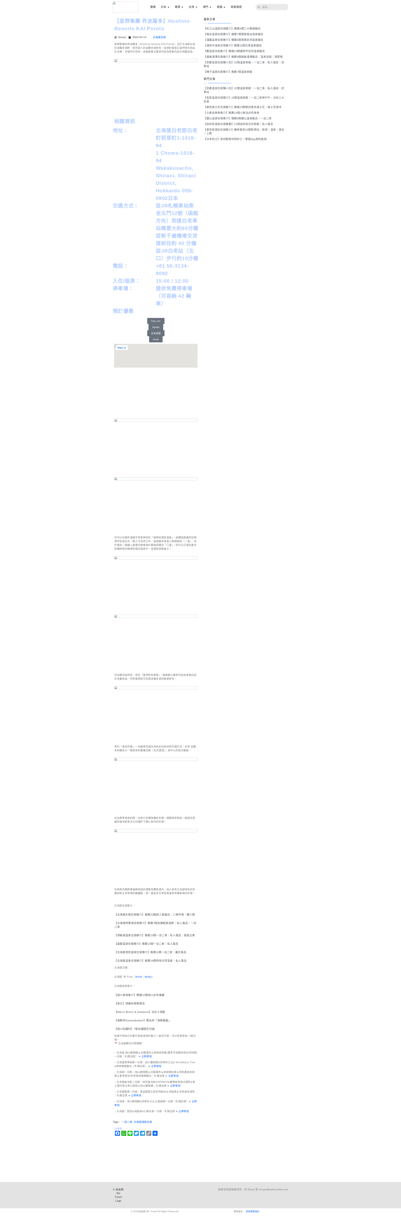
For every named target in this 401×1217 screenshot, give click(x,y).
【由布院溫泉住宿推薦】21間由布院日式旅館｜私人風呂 (238, 124)
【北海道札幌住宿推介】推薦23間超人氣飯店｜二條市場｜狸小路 (154, 914)
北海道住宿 (159, 37)
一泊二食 (127, 1122)
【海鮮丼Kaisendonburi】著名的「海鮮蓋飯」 (142, 1020)
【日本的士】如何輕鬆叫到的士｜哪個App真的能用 (235, 139)
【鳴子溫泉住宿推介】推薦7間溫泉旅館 (228, 71)
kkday (148, 976)
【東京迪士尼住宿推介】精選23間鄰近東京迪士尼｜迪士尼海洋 (242, 107)
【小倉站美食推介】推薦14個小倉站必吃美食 (231, 112)
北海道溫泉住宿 (143, 1122)
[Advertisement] (155, 394)
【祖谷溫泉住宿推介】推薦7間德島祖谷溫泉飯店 (233, 34)
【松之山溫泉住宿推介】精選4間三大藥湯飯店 (232, 28)
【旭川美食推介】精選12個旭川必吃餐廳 (139, 995)
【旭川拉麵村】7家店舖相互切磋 (134, 1028)
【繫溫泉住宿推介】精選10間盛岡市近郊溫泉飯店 (234, 51)
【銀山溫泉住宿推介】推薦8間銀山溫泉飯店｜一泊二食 (238, 118)
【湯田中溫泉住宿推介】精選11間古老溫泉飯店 (233, 45)
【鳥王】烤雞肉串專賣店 (129, 1003)
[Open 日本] (168, 7)
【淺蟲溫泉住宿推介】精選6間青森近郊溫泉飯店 (233, 39)
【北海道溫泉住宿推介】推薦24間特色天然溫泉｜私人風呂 (150, 960)
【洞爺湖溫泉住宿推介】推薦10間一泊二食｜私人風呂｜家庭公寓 (154, 935)
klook (139, 976)
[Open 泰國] (224, 7)
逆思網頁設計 (253, 1211)
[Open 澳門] (210, 7)
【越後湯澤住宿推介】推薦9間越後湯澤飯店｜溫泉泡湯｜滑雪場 (243, 56)
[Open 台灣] (196, 7)
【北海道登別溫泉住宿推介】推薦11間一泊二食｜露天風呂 (150, 952)
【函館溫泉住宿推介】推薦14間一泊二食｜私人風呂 (146, 943)
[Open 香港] (182, 7)
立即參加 (146, 1056)
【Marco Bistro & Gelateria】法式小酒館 (139, 1012)
